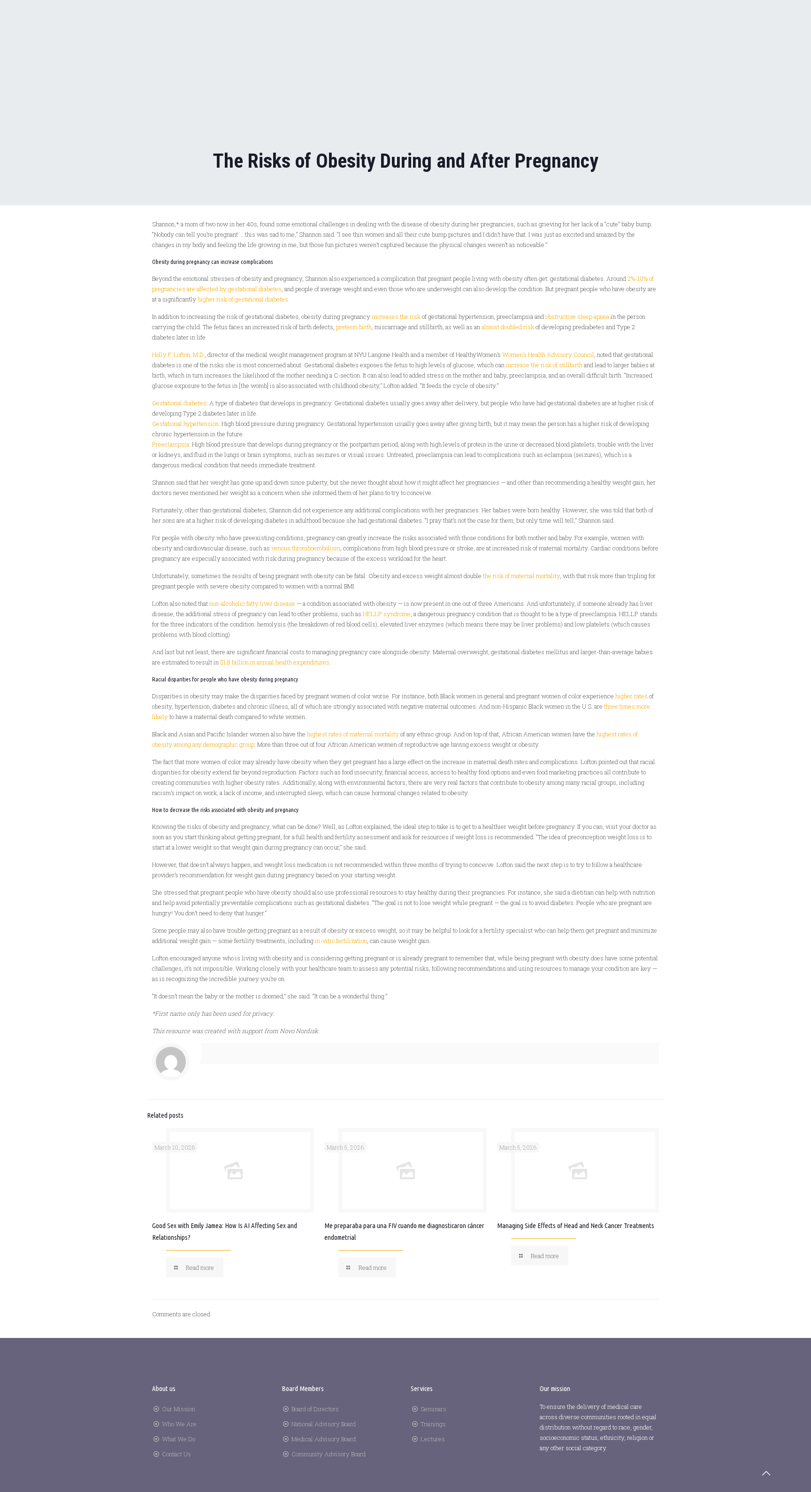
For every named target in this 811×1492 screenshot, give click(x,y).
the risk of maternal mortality (521, 576)
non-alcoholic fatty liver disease (252, 603)
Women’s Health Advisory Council (548, 354)
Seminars (433, 1409)
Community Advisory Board (328, 1454)
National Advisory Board (323, 1424)
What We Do (178, 1439)
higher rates (631, 696)
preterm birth (354, 327)
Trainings (433, 1424)
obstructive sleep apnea (577, 316)
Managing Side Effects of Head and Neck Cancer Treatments (575, 1225)
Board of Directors (315, 1409)
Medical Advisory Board (323, 1439)
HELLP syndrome (387, 614)
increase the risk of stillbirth (544, 365)
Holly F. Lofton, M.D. (178, 354)
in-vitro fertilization (341, 940)
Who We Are (179, 1424)
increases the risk (396, 316)
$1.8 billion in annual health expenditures (274, 662)
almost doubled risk (508, 327)
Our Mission (178, 1409)
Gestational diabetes (179, 403)
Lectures (433, 1439)
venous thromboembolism (305, 548)
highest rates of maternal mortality (353, 734)
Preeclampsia (170, 444)
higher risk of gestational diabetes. (244, 299)
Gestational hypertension (185, 423)
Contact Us (176, 1454)
